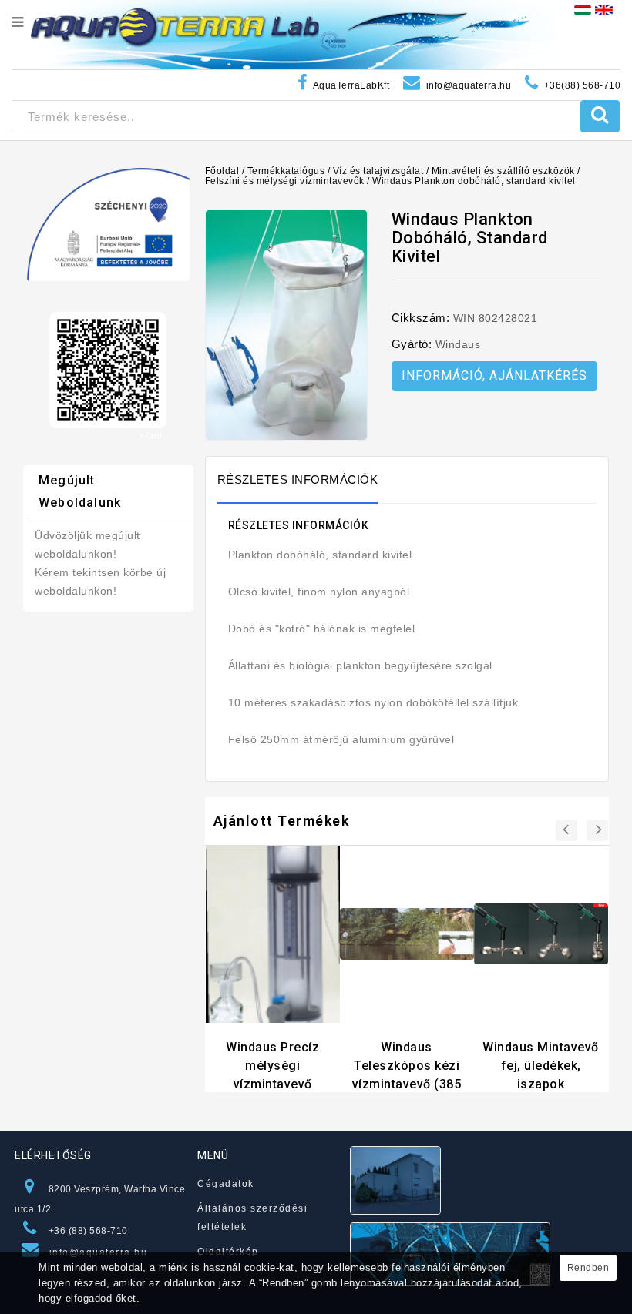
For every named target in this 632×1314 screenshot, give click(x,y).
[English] (604, 9)
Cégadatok (225, 1183)
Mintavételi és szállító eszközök (503, 171)
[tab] (305, 480)
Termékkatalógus (286, 171)
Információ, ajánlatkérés (494, 375)
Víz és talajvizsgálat (378, 171)
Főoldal (222, 171)
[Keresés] (600, 116)
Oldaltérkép (228, 1251)
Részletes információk (297, 479)
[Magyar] (582, 9)
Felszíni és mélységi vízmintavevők (285, 181)
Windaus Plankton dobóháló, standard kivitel (474, 181)
